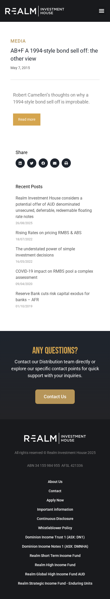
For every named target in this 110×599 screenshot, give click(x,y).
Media (18, 41)
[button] (101, 11)
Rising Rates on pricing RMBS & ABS (49, 232)
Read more (26, 119)
